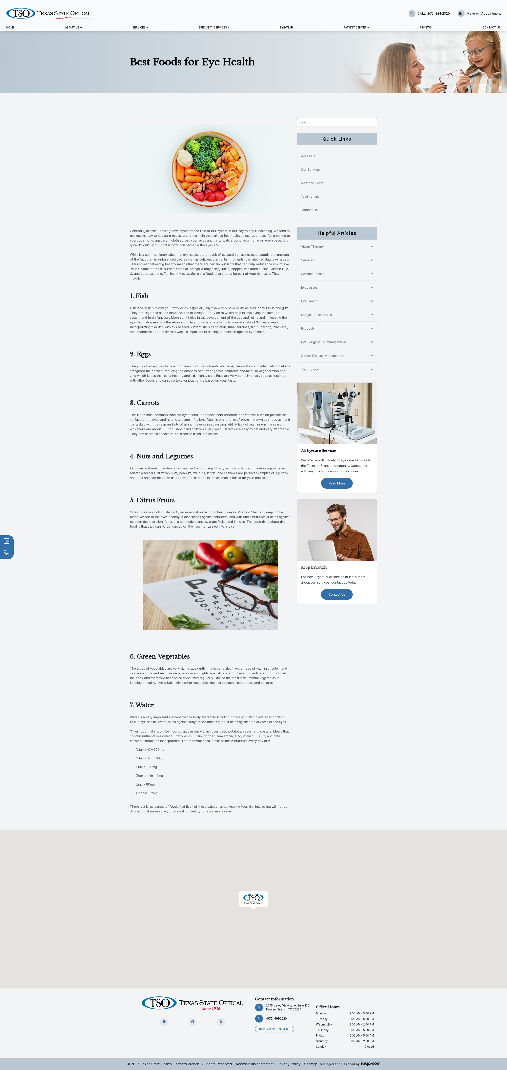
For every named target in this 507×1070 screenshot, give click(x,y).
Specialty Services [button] (213, 27)
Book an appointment (274, 1028)
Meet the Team (312, 183)
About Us (308, 156)
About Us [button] (72, 27)
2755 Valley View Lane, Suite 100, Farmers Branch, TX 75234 (288, 1007)
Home (10, 27)
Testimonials (310, 196)
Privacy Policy (289, 1064)
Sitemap (310, 1064)
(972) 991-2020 (276, 1018)
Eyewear (286, 27)
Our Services (310, 170)
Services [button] (139, 27)
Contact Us (491, 27)
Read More (337, 483)
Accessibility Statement (254, 1064)
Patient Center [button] (355, 27)
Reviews (426, 27)
